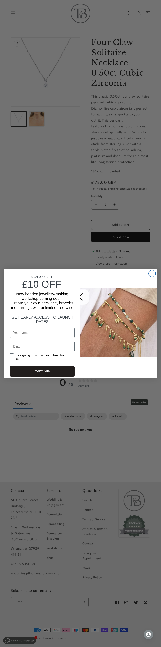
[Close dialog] (152, 273)
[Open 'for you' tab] (148, 634)
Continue (42, 371)
